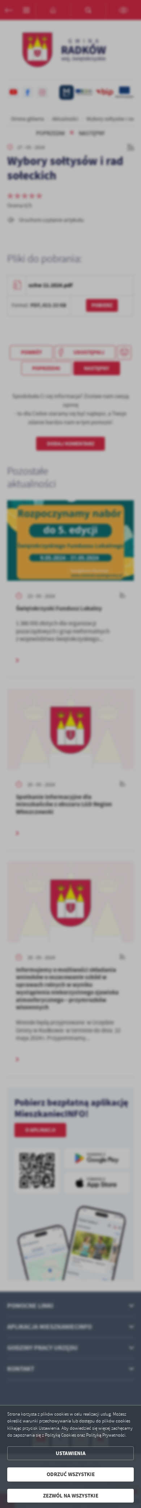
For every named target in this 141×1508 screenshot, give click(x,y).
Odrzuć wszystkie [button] (71, 1474)
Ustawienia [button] (71, 1453)
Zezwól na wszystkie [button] (70, 1495)
